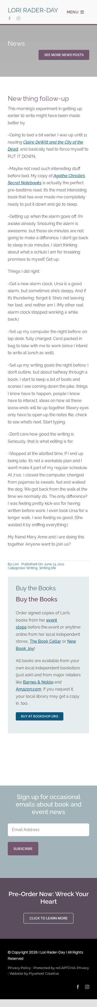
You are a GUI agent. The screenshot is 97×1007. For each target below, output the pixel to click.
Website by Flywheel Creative (34, 973)
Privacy (83, 968)
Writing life (47, 568)
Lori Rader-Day (33, 10)
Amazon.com (28, 689)
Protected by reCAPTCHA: (55, 968)
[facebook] (9, 18)
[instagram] (18, 18)
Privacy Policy (19, 968)
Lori (16, 564)
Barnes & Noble (38, 682)
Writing (32, 568)
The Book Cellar (45, 641)
